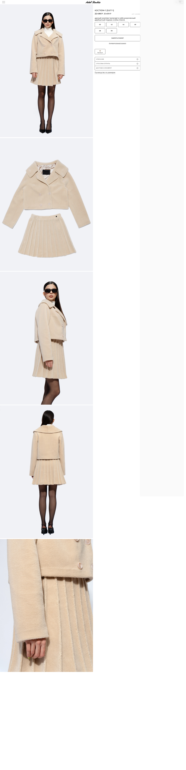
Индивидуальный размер (117, 43)
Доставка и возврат (104, 68)
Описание (100, 59)
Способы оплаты (103, 63)
